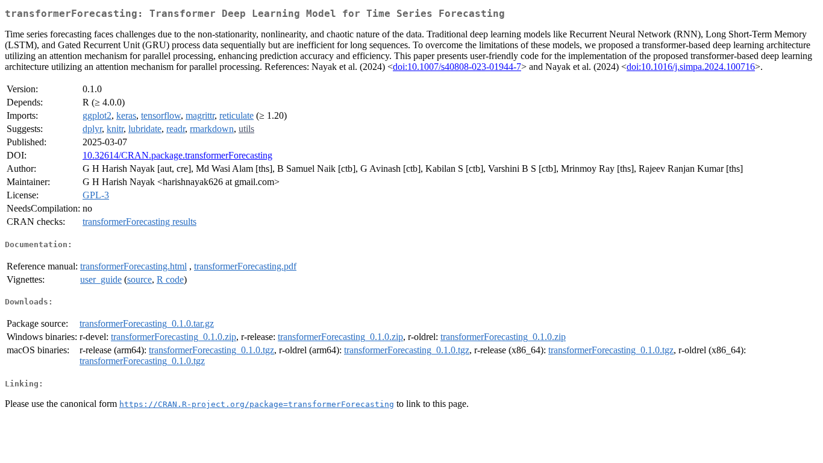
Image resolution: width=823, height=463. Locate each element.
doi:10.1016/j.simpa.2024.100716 (691, 66)
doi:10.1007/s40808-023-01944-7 (457, 66)
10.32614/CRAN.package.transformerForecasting (177, 155)
